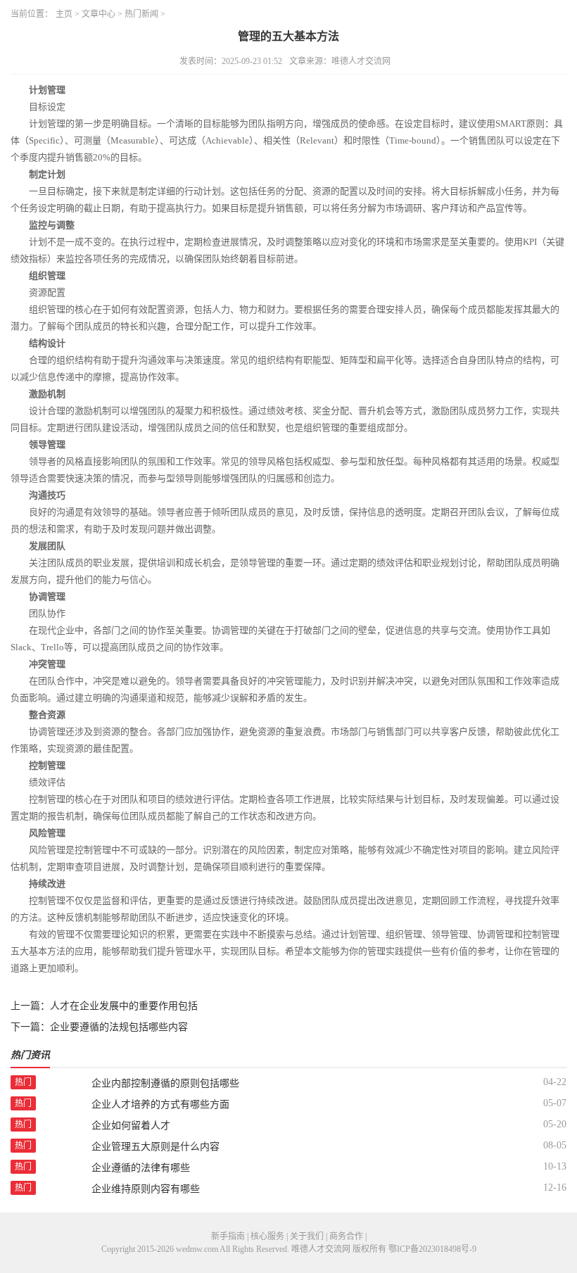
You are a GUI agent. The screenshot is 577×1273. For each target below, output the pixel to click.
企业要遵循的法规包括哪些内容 (119, 1027)
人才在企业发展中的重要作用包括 (124, 1006)
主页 (64, 14)
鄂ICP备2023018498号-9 (432, 1249)
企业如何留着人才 (130, 1125)
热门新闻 (141, 14)
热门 (23, 1082)
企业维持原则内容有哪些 (145, 1189)
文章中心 (98, 14)
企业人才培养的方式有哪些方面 (160, 1104)
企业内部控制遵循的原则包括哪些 (165, 1083)
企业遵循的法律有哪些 (140, 1168)
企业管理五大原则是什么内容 (155, 1146)
